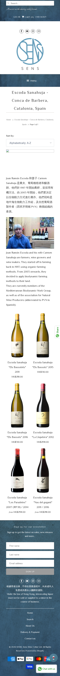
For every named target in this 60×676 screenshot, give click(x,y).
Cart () (29, 17)
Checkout (41, 17)
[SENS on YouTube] (27, 31)
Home (30, 613)
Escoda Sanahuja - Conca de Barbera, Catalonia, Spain (30, 100)
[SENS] (30, 54)
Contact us (30, 638)
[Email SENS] (39, 31)
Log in (17, 17)
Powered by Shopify (34, 651)
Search (30, 619)
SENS (19, 647)
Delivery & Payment (30, 632)
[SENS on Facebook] (21, 31)
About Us (30, 625)
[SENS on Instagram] (33, 31)
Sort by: (10, 135)
